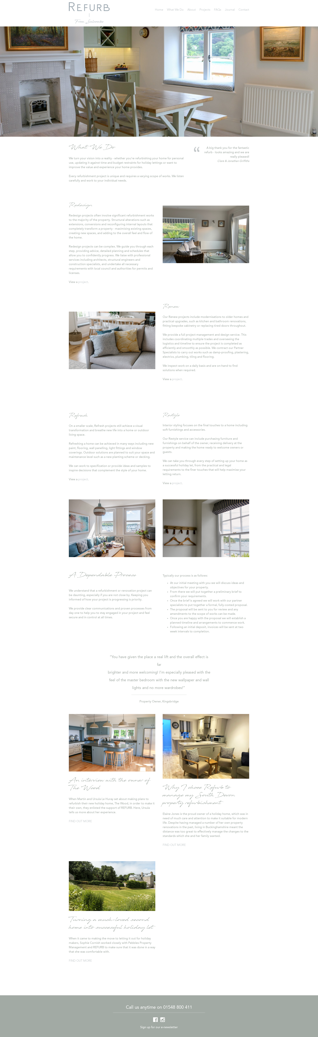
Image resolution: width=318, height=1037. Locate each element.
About (191, 9)
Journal (230, 9)
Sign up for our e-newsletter (159, 1027)
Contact (244, 9)
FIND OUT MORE (80, 821)
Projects (204, 9)
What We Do (175, 9)
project (83, 282)
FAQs (217, 9)
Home (159, 9)
